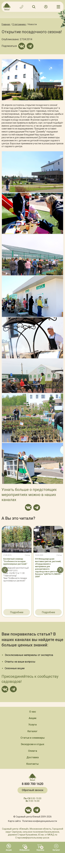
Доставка (33, 757)
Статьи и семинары (33, 737)
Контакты (32, 763)
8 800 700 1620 (32, 783)
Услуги (32, 724)
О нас (32, 711)
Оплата (32, 750)
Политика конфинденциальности (39, 821)
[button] (5, 570)
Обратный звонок (32, 790)
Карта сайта (14, 821)
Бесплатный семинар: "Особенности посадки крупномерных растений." (15, 561)
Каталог (32, 731)
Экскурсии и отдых (32, 744)
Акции (32, 718)
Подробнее (16, 612)
